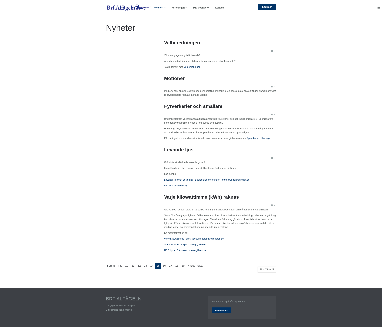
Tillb (119, 265)
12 (139, 265)
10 (126, 265)
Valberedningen (182, 42)
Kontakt (219, 7)
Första (111, 265)
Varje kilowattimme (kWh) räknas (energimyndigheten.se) (194, 238)
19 (183, 265)
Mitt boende (200, 7)
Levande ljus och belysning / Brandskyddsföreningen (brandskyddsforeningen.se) (207, 179)
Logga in (267, 7)
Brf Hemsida (112, 309)
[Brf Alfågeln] (128, 8)
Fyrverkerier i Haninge (258, 138)
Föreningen (178, 7)
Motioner (174, 78)
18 (176, 265)
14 (151, 265)
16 (164, 265)
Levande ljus (179, 149)
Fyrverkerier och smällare (193, 106)
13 (145, 265)
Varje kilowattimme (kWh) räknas (201, 197)
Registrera (221, 310)
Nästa (191, 265)
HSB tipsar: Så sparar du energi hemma (185, 250)
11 (133, 265)
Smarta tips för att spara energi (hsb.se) (184, 244)
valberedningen (192, 67)
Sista (200, 265)
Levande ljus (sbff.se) (175, 185)
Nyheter (158, 7)
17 (170, 265)
